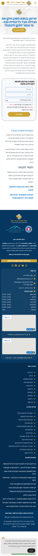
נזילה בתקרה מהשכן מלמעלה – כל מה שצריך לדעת (19, 499)
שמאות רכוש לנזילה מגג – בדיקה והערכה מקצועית (19, 467)
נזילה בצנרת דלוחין (29, 495)
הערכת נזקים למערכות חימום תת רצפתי (23, 484)
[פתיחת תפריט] (35, 3)
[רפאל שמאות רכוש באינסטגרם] (26, 265)
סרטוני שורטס (26, 38)
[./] (19, 218)
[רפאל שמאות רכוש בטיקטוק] (19, 265)
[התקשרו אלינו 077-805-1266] (3, 3)
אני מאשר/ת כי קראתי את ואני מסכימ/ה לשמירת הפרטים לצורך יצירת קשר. (20, 107)
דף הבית (33, 38)
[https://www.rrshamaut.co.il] (19, 3)
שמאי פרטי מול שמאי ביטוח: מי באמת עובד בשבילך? (19, 502)
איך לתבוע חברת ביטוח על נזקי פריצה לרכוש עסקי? (19, 464)
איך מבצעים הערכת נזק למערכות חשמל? (22, 491)
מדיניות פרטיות (28, 513)
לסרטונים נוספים (18, 198)
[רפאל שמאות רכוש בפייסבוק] (15, 265)
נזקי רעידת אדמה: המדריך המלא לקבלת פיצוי (21, 506)
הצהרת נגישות (17, 513)
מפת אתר (8, 513)
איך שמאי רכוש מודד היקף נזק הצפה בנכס (22, 487)
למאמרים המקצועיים (26, 194)
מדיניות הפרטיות (16, 546)
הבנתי (31, 551)
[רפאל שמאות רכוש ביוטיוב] (22, 265)
